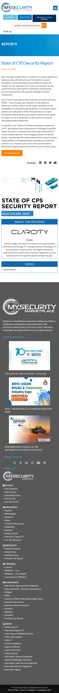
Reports (8, 510)
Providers (9, 615)
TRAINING (10, 564)
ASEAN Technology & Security (18, 660)
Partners (9, 608)
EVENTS (9, 485)
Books (7, 520)
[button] (55, 8)
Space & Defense (12, 647)
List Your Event (11, 502)
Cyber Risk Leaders (13, 637)
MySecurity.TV (11, 627)
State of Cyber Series (14, 602)
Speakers (9, 612)
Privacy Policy (13, 690)
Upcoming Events (12, 495)
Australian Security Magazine (18, 666)
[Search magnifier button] (43, 25)
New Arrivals (10, 492)
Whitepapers (10, 514)
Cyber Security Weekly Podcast (19, 634)
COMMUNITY (12, 582)
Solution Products (13, 549)
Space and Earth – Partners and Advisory (23, 589)
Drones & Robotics (13, 643)
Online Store (10, 552)
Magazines (10, 527)
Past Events (10, 498)
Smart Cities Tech (12, 650)
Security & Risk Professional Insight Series (24, 599)
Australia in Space (13, 669)
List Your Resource (13, 540)
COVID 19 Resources (14, 523)
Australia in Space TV (14, 537)
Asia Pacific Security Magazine (18, 656)
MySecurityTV (11, 533)
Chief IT (8, 640)
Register (25, 17)
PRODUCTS (11, 545)
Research (9, 517)
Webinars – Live (12, 570)
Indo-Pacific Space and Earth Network (22, 586)
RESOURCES (11, 507)
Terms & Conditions (28, 690)
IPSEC (7, 595)
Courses (8, 567)
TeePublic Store (12, 555)
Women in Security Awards (17, 605)
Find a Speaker (11, 489)
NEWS (8, 624)
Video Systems (11, 653)
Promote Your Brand (14, 558)
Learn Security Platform (15, 577)
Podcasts (9, 530)
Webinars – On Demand (15, 574)
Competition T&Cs (44, 690)
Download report (11, 153)
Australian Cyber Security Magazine (21, 663)
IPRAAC (8, 592)
